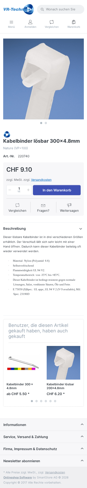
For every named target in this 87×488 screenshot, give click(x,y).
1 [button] (41, 123)
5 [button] (50, 401)
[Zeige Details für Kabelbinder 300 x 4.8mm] (23, 363)
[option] (43, 79)
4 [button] (46, 401)
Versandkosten (41, 179)
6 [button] (55, 401)
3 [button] (41, 401)
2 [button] (46, 123)
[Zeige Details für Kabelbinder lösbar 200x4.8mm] (63, 363)
